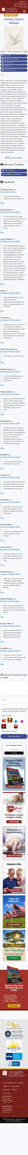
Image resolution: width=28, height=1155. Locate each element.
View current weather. (15, 158)
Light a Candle (7, 55)
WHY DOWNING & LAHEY (10, 1082)
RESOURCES (6, 1089)
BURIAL (21, 1082)
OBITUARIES (6, 1093)
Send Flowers (7, 66)
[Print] (2, 75)
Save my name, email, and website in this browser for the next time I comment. (14, 710)
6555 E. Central (6, 1098)
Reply (2, 203)
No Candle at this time (10, 731)
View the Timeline (10, 170)
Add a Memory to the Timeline (11, 59)
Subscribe (14, 753)
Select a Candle (7, 716)
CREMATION (6, 1086)
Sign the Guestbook (9, 62)
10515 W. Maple (6, 1108)
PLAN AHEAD (15, 1086)
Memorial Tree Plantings (9, 70)
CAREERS (14, 1089)
